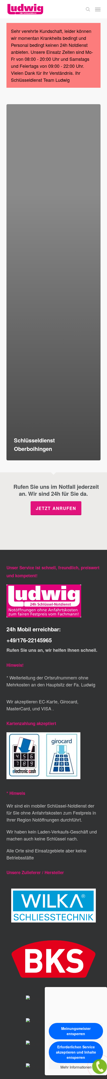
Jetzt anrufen (56, 508)
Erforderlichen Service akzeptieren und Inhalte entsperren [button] (76, 1052)
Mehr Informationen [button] (76, 1067)
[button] (98, 9)
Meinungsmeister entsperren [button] (76, 1031)
